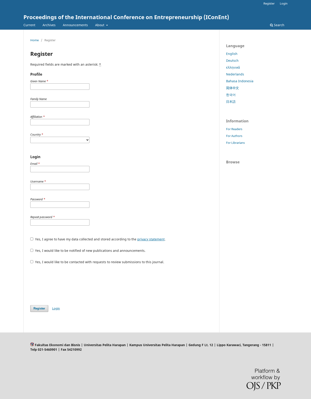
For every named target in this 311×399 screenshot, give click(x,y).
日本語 (231, 101)
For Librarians (235, 143)
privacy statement (151, 239)
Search (278, 25)
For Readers (234, 129)
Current (29, 25)
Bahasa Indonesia (239, 81)
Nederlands (235, 74)
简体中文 (232, 88)
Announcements (75, 25)
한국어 (231, 95)
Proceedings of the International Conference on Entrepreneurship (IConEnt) (126, 17)
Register (269, 3)
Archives (49, 25)
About (100, 25)
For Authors (234, 136)
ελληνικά (233, 67)
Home (34, 40)
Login (284, 3)
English (231, 53)
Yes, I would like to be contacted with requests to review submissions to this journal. (99, 262)
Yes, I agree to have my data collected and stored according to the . (100, 239)
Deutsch (232, 60)
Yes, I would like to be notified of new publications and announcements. (89, 250)
